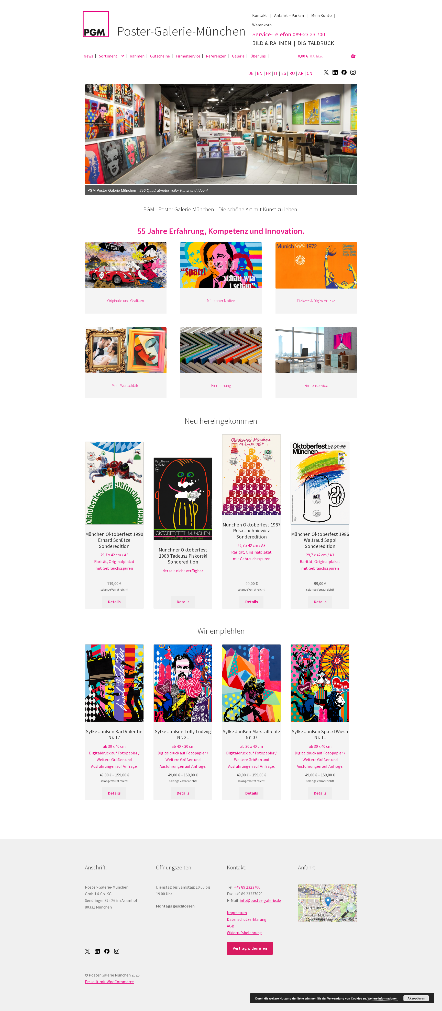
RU (292, 73)
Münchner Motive (221, 300)
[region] (221, 133)
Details (114, 601)
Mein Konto (321, 15)
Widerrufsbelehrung (244, 932)
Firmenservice (188, 56)
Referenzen (216, 56)
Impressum (237, 912)
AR (300, 73)
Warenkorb (262, 24)
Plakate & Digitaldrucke (316, 300)
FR (268, 73)
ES (283, 73)
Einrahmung (221, 385)
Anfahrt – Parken (289, 15)
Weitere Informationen (382, 998)
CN (309, 73)
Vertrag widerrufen (250, 948)
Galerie (238, 56)
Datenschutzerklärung (247, 919)
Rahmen (137, 56)
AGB (230, 925)
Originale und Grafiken (125, 300)
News (88, 56)
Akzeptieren (416, 998)
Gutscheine (160, 56)
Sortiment (108, 56)
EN (259, 73)
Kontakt (259, 15)
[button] (93, 134)
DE (250, 73)
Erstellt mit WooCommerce (109, 981)
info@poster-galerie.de (260, 900)
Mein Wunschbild (125, 385)
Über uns (258, 56)
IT (276, 73)
